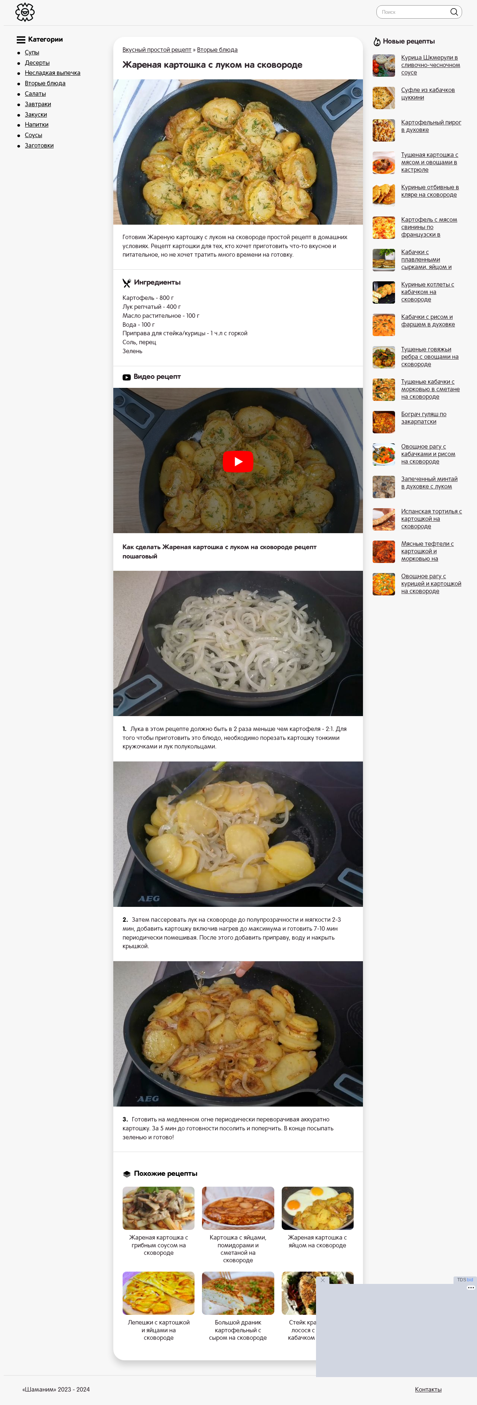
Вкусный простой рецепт (157, 50)
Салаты (35, 94)
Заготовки (39, 146)
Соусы (33, 136)
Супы (32, 53)
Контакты (428, 1390)
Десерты (37, 63)
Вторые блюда (45, 84)
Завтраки (38, 105)
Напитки (36, 125)
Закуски (36, 115)
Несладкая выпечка (52, 73)
